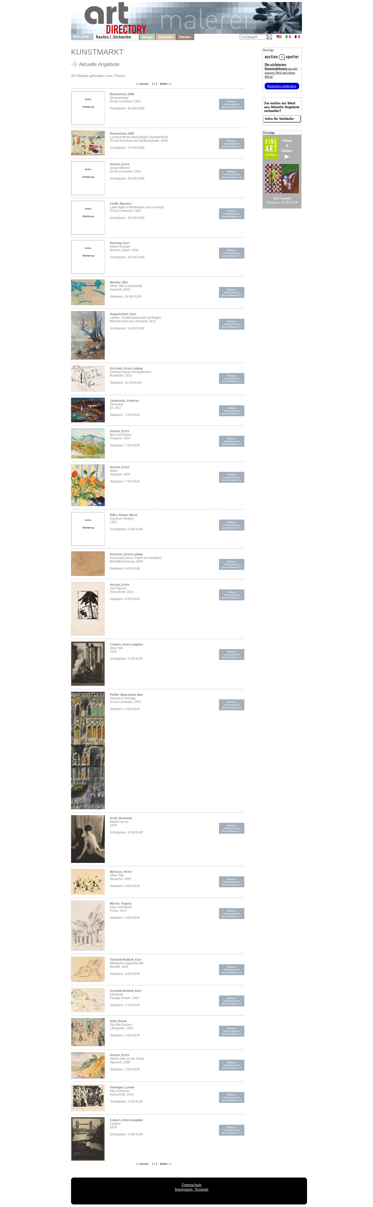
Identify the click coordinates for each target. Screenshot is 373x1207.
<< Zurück (142, 83)
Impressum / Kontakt (191, 1189)
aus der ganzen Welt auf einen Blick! (281, 70)
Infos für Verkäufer (279, 119)
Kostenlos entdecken (281, 86)
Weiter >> (165, 83)
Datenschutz (191, 1185)
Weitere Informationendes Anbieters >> (232, 104)
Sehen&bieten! (287, 146)
